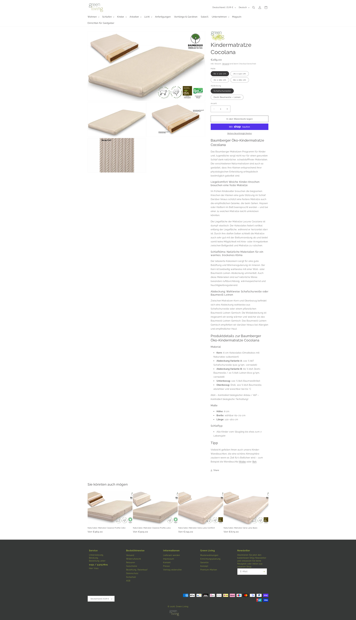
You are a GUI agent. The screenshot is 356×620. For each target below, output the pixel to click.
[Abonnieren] (264, 571)
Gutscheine (131, 566)
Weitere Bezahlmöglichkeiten (239, 133)
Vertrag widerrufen (172, 570)
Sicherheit (131, 577)
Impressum (168, 559)
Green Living (182, 607)
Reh (254, 461)
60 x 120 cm (220, 74)
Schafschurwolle (222, 91)
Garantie (204, 562)
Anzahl (214, 103)
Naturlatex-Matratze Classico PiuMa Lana (151, 528)
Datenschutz (132, 573)
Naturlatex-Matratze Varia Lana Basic (241, 528)
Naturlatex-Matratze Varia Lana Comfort (196, 528)
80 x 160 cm (239, 80)
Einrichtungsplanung (210, 559)
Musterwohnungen (209, 555)
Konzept (204, 566)
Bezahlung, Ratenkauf (137, 570)
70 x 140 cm (239, 74)
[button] (254, 7)
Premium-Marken (208, 570)
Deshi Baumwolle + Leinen (227, 97)
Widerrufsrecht (133, 559)
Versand (225, 64)
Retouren (130, 562)
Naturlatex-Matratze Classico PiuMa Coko (106, 528)
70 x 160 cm (220, 80)
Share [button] (216, 470)
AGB (128, 581)
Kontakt (167, 562)
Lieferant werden (171, 555)
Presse (166, 566)
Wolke (242, 461)
